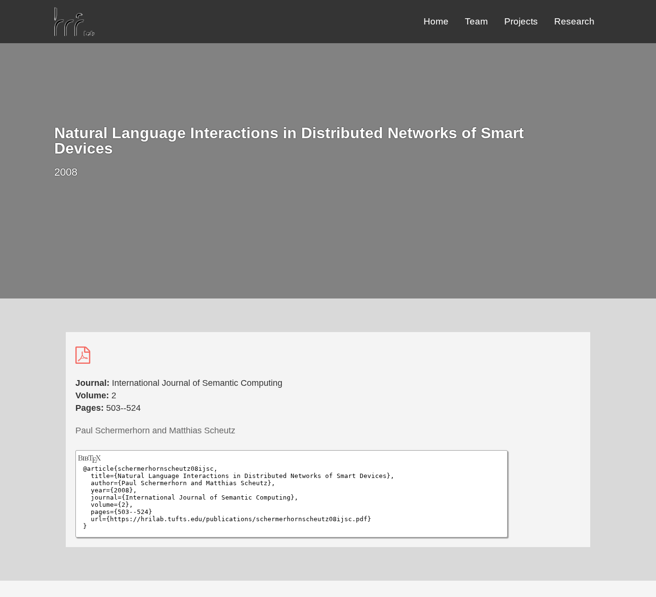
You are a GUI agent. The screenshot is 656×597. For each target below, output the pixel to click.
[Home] (74, 33)
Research (574, 21)
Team (476, 21)
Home (436, 21)
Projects (521, 21)
